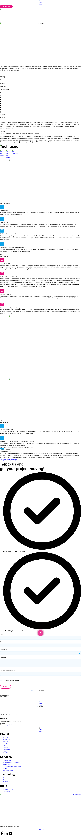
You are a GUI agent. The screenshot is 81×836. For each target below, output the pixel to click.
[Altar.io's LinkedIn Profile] (6, 833)
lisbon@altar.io (8, 725)
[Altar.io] (40, 2)
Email (1, 642)
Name (1, 634)
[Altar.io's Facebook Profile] (2, 833)
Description (3, 657)
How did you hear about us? (8, 670)
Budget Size (3, 649)
